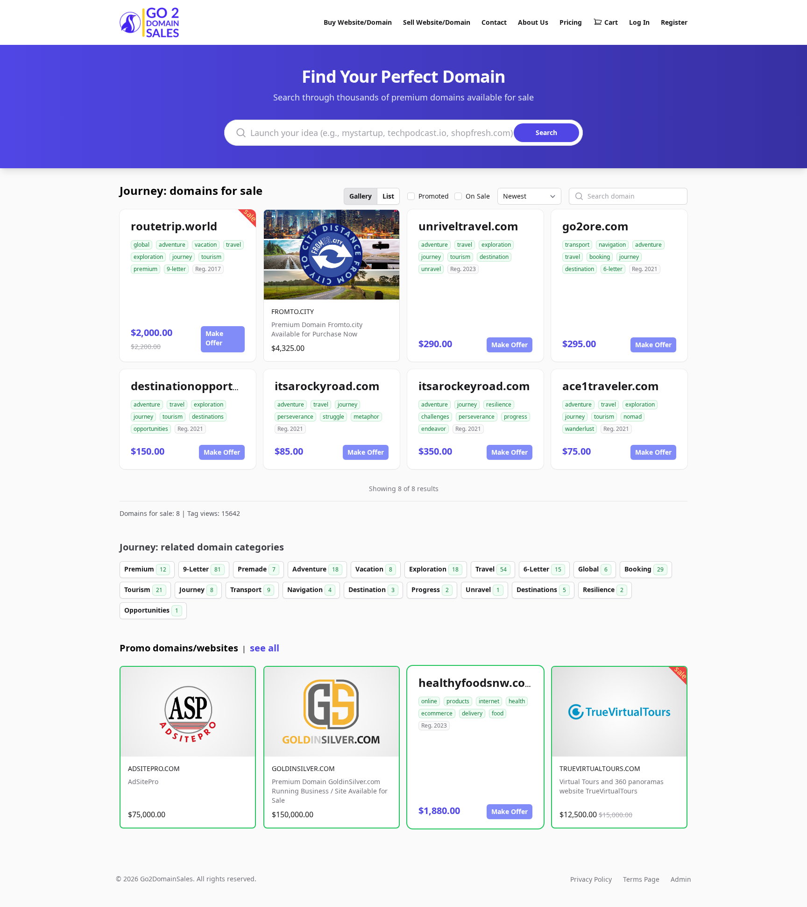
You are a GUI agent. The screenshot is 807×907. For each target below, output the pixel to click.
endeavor (433, 429)
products (457, 701)
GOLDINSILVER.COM (303, 768)
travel (233, 245)
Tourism (143, 589)
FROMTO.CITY (292, 311)
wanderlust (579, 429)
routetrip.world (174, 226)
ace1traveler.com (610, 385)
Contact (494, 22)
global (141, 245)
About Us (533, 22)
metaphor (366, 417)
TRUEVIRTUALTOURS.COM (599, 768)
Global (593, 568)
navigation (612, 245)
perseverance (295, 417)
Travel (491, 568)
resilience (498, 404)
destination (494, 257)
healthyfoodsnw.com (477, 682)
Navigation (309, 589)
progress (515, 417)
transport (577, 245)
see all (264, 648)
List (388, 196)
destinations (208, 417)
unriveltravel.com (468, 226)
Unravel (483, 589)
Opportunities (151, 610)
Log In (639, 22)
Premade (257, 568)
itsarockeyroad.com (474, 385)
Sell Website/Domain (436, 22)
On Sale (478, 196)
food (497, 713)
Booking (644, 568)
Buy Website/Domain (358, 22)
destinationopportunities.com (214, 385)
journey (182, 257)
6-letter (613, 269)
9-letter (176, 269)
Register (674, 22)
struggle (333, 417)
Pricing (570, 22)
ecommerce (437, 713)
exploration (148, 257)
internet (489, 701)
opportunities (151, 429)
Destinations (541, 589)
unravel (431, 269)
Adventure (315, 568)
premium (145, 269)
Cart (611, 22)
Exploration (434, 568)
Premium (145, 568)
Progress (430, 589)
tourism (211, 257)
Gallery (360, 196)
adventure (172, 245)
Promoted (433, 196)
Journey (196, 589)
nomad (632, 417)
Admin (681, 879)
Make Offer (214, 338)
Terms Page (641, 879)
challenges (435, 417)
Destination (371, 589)
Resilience (603, 589)
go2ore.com (595, 226)
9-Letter (202, 568)
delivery (472, 713)
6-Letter (542, 568)
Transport (250, 589)
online (429, 701)
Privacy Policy (591, 879)
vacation (206, 245)
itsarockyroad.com (327, 385)
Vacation (373, 568)
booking (599, 257)
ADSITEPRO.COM (154, 768)
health (517, 701)
